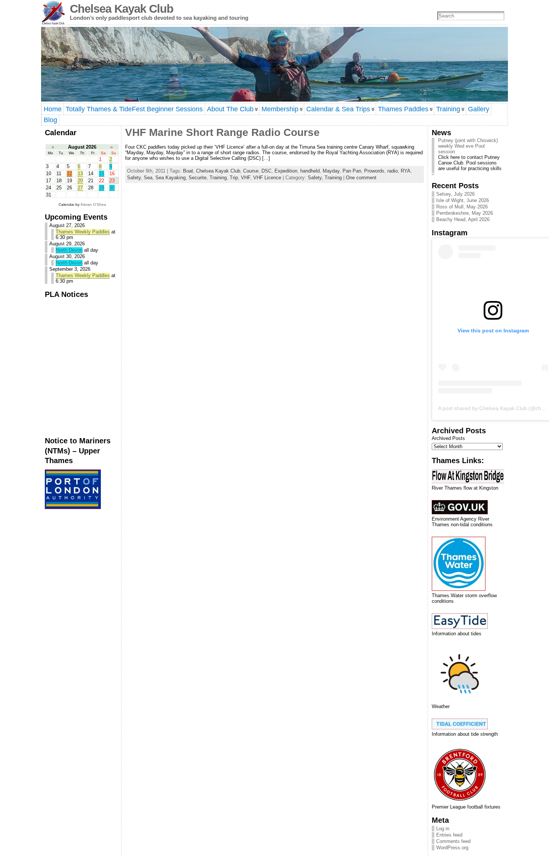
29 (101, 187)
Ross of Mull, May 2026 (462, 207)
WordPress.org (452, 847)
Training (218, 177)
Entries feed (449, 835)
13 (80, 173)
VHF (245, 177)
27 (80, 187)
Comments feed (453, 841)
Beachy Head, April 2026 (463, 219)
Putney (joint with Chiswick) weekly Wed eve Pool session (468, 140)
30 (112, 187)
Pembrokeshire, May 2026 (464, 213)
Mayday (331, 171)
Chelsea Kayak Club (121, 8)
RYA (405, 171)
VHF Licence (267, 177)
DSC (266, 171)
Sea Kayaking (170, 177)
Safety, (316, 177)
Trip (234, 177)
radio (392, 171)
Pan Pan (351, 171)
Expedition (285, 171)
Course (250, 171)
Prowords (374, 171)
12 (69, 173)
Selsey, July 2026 (455, 194)
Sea (148, 177)
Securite (198, 177)
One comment (361, 177)
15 (101, 173)
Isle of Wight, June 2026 (462, 200)
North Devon (69, 250)
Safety (134, 177)
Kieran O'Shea (93, 204)
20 (80, 180)
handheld (310, 171)
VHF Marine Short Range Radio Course (222, 132)
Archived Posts (448, 438)
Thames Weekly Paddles (83, 232)
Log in (442, 828)
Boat (188, 171)
